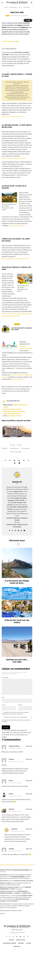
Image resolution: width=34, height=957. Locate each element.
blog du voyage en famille (21, 870)
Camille (11, 849)
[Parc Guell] (17, 602)
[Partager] (5, 460)
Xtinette (11, 809)
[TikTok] (24, 936)
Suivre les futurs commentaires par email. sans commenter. (16, 720)
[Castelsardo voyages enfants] (17, 563)
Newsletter (17, 946)
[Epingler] (14, 460)
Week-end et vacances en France (14, 411)
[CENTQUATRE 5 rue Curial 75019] (24, 279)
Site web (20, 705)
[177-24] (9, 197)
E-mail (3, 705)
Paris (20, 445)
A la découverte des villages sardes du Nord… (17, 582)
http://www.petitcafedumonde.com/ (14, 158)
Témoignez (21, 943)
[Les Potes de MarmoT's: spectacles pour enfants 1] (5, 329)
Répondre (29, 746)
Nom (3, 697)
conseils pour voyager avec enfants (23, 880)
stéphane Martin (14, 746)
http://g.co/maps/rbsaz (16, 225)
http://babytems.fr (18, 379)
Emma (11, 780)
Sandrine (14, 829)
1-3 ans (13, 445)
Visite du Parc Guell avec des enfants (17, 621)
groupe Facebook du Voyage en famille (17, 519)
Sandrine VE (17, 482)
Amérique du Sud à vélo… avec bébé (17, 661)
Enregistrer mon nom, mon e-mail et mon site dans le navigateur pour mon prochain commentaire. (15, 713)
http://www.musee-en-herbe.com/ (13, 116)
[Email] (23, 460)
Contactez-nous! (20, 940)
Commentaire (5, 677)
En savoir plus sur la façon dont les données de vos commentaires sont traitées (16, 735)
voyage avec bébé (16, 451)
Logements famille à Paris (12, 413)
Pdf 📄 (28, 20)
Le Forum (28, 943)
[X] (10, 936)
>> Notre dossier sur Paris (10, 41)
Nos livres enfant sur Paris (12, 409)
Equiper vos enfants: (5, 883)
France (7, 15)
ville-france (25, 448)
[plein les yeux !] (17, 642)
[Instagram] (13, 936)
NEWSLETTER (27, 893)
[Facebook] (6, 936)
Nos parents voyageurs (9, 943)
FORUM (17, 893)
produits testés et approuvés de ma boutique (17, 526)
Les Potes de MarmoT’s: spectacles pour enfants (21, 328)
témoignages (15, 448)
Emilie (11, 794)
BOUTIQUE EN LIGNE (14, 884)
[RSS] (27, 936)
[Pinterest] (17, 936)
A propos (11, 940)
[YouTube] (20, 936)
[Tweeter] (9, 460)
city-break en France (15, 416)
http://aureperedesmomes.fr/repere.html (15, 259)
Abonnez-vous (25, 720)
